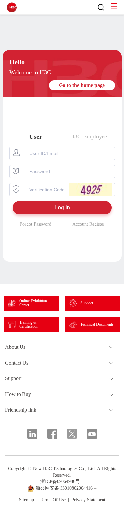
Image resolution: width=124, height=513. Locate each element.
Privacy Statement (88, 500)
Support (86, 303)
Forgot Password (35, 224)
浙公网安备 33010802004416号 (66, 488)
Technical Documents (97, 324)
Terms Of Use (53, 500)
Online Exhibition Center (33, 303)
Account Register (88, 224)
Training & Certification (28, 324)
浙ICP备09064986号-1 (62, 481)
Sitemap (26, 500)
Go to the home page (82, 85)
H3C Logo (12, 7)
